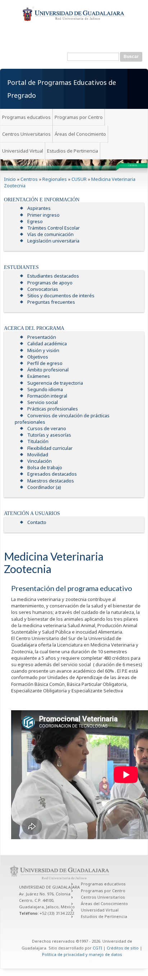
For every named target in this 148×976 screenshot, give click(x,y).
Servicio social (42, 402)
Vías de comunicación (50, 234)
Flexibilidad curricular (50, 448)
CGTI (97, 948)
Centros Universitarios (26, 134)
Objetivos (37, 357)
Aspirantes (39, 208)
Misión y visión (43, 350)
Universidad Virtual (22, 151)
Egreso (35, 221)
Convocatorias (42, 289)
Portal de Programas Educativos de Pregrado (61, 89)
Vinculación (39, 461)
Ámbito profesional (48, 369)
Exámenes (38, 376)
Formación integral (47, 396)
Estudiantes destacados (53, 276)
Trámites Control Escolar (53, 228)
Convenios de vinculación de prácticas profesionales (62, 418)
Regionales (54, 179)
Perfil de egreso (45, 363)
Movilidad (37, 454)
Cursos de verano (46, 428)
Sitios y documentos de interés (60, 295)
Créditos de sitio (123, 948)
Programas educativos (26, 117)
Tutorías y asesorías (49, 435)
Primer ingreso (43, 215)
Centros (29, 179)
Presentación (41, 337)
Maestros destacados (50, 480)
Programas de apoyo (50, 282)
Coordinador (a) (44, 487)
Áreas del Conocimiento (80, 134)
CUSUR (79, 179)
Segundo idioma (45, 389)
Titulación (37, 441)
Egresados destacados (52, 474)
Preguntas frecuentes (51, 302)
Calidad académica (47, 343)
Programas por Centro (79, 117)
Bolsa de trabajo (44, 467)
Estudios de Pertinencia (72, 151)
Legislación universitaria (53, 240)
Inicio (10, 179)
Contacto (36, 522)
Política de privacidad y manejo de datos (82, 954)
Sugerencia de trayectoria (55, 383)
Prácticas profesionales (52, 408)
